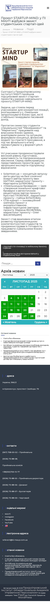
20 (24, 310)
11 (11, 304)
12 (18, 304)
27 (25, 316)
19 (18, 310)
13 (25, 304)
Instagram (9, 517)
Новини (18, 29)
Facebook (9, 520)
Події (30, 29)
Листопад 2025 (25, 281)
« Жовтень (9, 322)
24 (4, 316)
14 (31, 304)
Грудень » (41, 322)
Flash (21, 595)
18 (11, 310)
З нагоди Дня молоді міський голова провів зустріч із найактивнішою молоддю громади (23, 341)
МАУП (8, 514)
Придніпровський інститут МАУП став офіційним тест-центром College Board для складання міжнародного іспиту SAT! (24, 352)
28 (31, 316)
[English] (6, 526)
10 (4, 304)
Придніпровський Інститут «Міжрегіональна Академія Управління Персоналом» (25, 590)
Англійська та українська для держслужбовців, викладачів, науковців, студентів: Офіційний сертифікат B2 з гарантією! (26, 346)
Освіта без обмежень (11, 338)
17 (4, 310)
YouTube (9, 523)
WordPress (25, 597)
